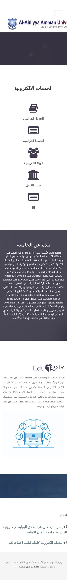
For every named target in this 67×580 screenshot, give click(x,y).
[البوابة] (49, 368)
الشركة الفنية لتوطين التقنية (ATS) (30, 567)
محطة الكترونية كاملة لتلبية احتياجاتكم (36, 542)
